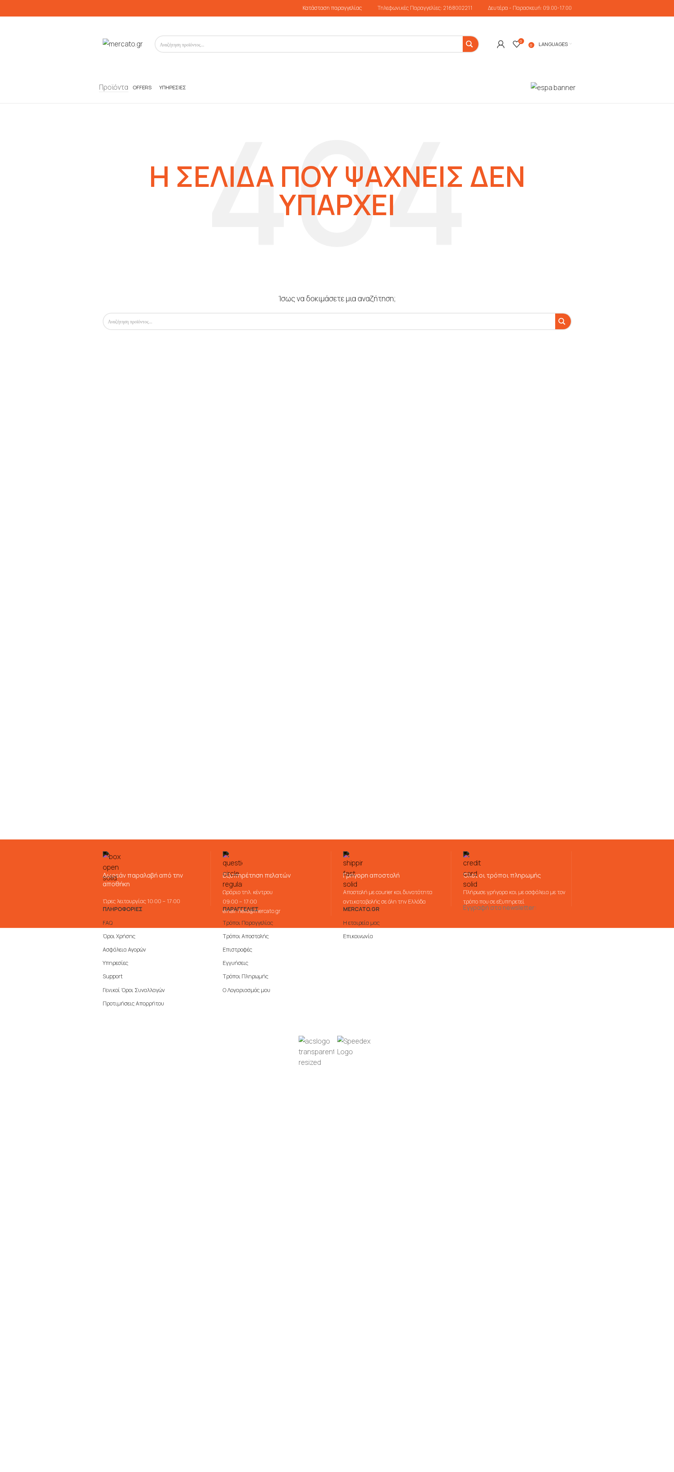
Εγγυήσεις (235, 963)
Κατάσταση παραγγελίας (332, 7)
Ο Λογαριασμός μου (246, 990)
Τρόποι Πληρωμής (245, 976)
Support (113, 976)
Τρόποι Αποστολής (246, 936)
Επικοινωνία (358, 936)
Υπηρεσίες (115, 963)
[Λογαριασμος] (501, 44)
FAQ (108, 922)
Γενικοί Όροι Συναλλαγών (134, 990)
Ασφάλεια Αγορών (124, 949)
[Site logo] (123, 43)
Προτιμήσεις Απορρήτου (133, 1003)
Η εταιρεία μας (361, 922)
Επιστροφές (237, 949)
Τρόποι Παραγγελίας (248, 922)
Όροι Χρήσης (119, 936)
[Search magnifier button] (470, 44)
